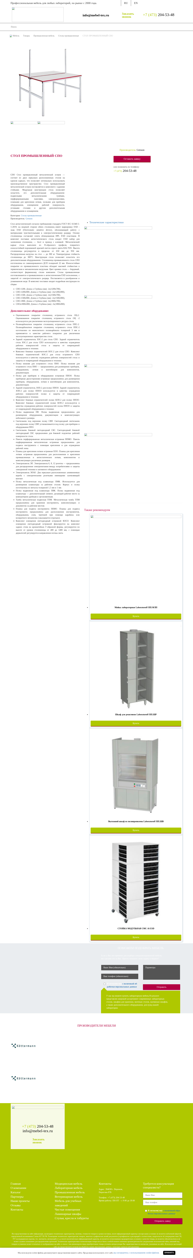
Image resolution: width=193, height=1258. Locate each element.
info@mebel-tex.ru (96, 15)
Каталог (98, 27)
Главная (73, 27)
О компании (85, 27)
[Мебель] (38, 14)
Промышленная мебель (70, 1192)
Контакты (150, 27)
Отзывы (138, 27)
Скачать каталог (153, 2)
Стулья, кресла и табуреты (72, 1218)
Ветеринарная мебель (69, 1196)
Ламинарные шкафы (68, 1214)
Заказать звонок (128, 15)
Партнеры (109, 27)
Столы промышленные (31, 215)
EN (136, 3)
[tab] (136, 222)
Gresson (29, 218)
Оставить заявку (132, 159)
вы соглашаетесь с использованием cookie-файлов (136, 1253)
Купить (136, 616)
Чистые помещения (67, 1209)
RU (126, 3)
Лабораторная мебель (68, 1187)
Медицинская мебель (68, 1183)
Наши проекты (124, 27)
